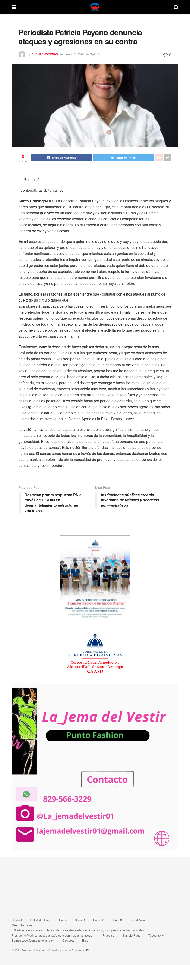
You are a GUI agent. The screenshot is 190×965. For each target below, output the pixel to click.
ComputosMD (80, 950)
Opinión (95, 54)
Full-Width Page (40, 920)
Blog (85, 940)
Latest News (138, 920)
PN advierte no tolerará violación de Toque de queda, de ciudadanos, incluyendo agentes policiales (78, 930)
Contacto (68, 940)
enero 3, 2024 (75, 54)
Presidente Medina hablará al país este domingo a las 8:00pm (53, 935)
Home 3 (116, 920)
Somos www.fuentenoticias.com (33, 940)
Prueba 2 (108, 935)
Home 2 (98, 920)
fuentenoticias (45, 54)
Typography (156, 935)
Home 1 (80, 920)
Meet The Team (22, 925)
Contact (17, 920)
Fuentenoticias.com (34, 950)
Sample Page (131, 935)
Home (63, 920)
